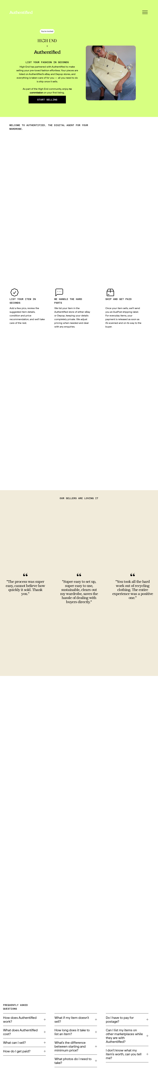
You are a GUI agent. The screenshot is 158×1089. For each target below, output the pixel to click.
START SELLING (47, 99)
